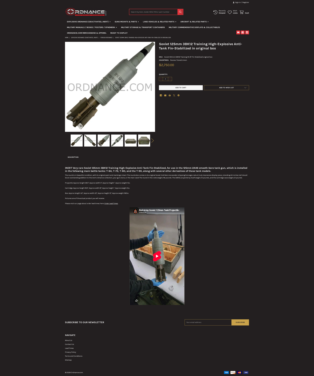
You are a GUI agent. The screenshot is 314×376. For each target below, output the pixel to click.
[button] (226, 87)
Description (73, 157)
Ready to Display (119, 33)
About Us (68, 340)
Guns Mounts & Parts (126, 21)
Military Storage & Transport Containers (143, 27)
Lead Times (69, 348)
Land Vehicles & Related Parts (158, 21)
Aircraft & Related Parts (193, 21)
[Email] (165, 95)
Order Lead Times (111, 203)
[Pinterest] (178, 95)
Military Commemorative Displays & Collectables (194, 27)
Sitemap (68, 360)
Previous (67, 140)
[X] (174, 95)
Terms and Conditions (73, 356)
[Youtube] (238, 32)
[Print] (170, 95)
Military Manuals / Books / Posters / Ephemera (91, 27)
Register (245, 2)
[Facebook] (243, 32)
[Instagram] (247, 32)
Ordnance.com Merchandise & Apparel (86, 33)
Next (152, 140)
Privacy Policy (70, 352)
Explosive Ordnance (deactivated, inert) (88, 21)
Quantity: (163, 74)
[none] (110, 87)
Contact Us (69, 344)
